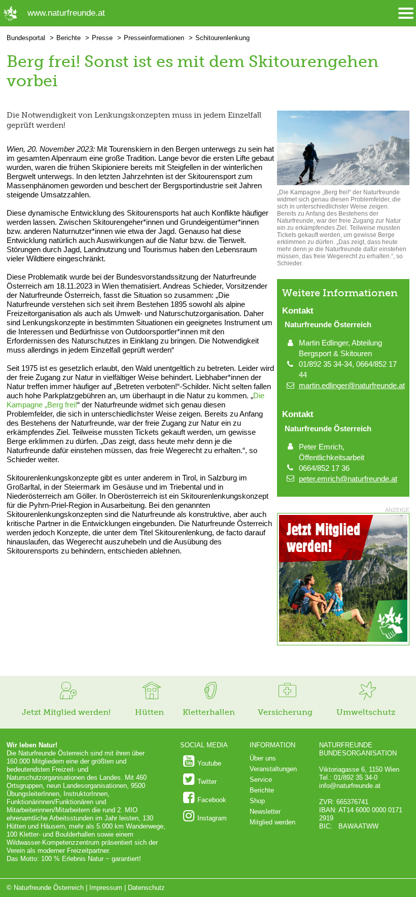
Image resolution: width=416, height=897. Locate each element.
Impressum (105, 887)
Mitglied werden (272, 822)
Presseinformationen (154, 38)
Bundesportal (26, 38)
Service (261, 779)
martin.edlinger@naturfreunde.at (352, 385)
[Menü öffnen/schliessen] (405, 13)
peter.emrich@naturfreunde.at (348, 478)
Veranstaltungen (273, 769)
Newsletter (265, 811)
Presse (102, 38)
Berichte (68, 38)
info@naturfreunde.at (349, 785)
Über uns (263, 758)
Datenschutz (146, 887)
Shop (257, 801)
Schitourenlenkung (222, 38)
